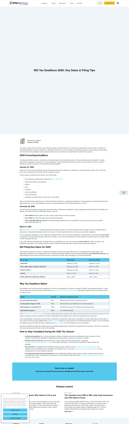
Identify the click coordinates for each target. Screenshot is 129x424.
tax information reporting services (91, 355)
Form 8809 (54, 321)
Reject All (15, 414)
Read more (69, 411)
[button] (44, 3)
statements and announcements (86, 347)
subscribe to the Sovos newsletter (86, 349)
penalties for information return (65, 290)
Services (44, 3)
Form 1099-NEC (57, 179)
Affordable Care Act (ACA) (31, 230)
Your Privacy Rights (15, 418)
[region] (15, 408)
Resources (62, 3)
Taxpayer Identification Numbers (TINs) (38, 342)
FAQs (71, 3)
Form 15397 (59, 323)
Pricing (53, 3)
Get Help (79, 3)
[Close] (27, 396)
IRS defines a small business (32, 314)
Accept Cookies (15, 410)
